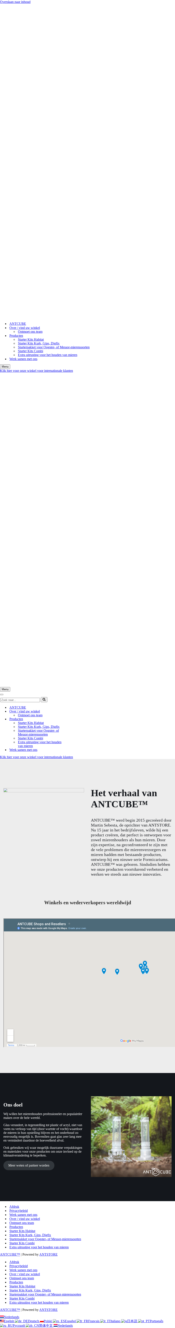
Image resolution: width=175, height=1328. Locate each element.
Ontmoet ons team (30, 331)
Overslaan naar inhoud (15, 2)
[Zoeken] (44, 699)
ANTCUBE (17, 323)
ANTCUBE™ (10, 1254)
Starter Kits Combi (30, 351)
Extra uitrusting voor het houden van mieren (47, 355)
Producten (16, 1227)
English (9, 1321)
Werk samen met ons (23, 359)
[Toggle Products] (74, 719)
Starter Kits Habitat (31, 339)
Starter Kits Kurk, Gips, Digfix (39, 343)
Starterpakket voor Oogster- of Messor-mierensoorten (54, 347)
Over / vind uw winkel (24, 1219)
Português (156, 1321)
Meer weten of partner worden (28, 1165)
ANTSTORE (48, 1254)
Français (94, 1321)
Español (71, 1321)
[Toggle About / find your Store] (74, 711)
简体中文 (46, 1325)
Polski (48, 1321)
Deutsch (34, 1321)
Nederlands (11, 1317)
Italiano (115, 1321)
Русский (19, 1325)
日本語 (132, 1321)
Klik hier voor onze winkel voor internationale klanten (36, 370)
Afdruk (14, 1206)
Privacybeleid (18, 1210)
